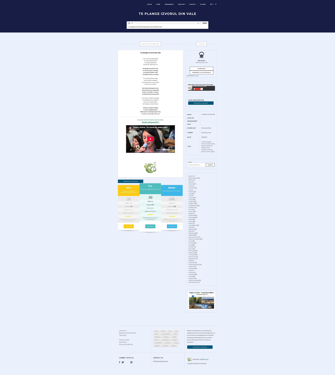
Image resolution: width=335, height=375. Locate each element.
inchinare (191, 215)
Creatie (191, 199)
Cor (190, 196)
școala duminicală (166, 334)
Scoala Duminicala (194, 264)
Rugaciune (192, 258)
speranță (175, 339)
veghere (212, 151)
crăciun (163, 331)
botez (190, 182)
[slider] (205, 22)
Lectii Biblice (192, 225)
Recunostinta (192, 257)
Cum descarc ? (123, 330)
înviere (156, 339)
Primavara (191, 253)
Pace (190, 245)
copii (190, 194)
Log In (196, 75)
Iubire (190, 221)
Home (158, 4)
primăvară (165, 345)
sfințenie (174, 345)
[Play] (129, 23)
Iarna (190, 209)
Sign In (149, 4)
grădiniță (157, 345)
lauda (213, 144)
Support (192, 4)
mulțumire (157, 337)
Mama (190, 227)
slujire (190, 270)
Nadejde (203, 147)
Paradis (191, 247)
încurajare (166, 337)
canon (190, 186)
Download (201, 68)
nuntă (156, 334)
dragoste (208, 142)
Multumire (209, 146)
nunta (190, 241)
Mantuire (203, 146)
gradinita (191, 207)
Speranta (203, 151)
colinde (174, 337)
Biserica (191, 180)
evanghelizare (165, 339)
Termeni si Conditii (124, 340)
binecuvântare (158, 342)
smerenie (191, 272)
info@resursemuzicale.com (160, 361)
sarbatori (210, 149)
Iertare (203, 144)
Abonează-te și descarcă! (131, 181)
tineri (208, 151)
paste (208, 147)
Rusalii (191, 260)
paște (156, 331)
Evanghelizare (193, 205)
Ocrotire (191, 243)
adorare (191, 176)
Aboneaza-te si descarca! (201, 72)
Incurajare (208, 144)
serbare (191, 266)
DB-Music (201, 61)
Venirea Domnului (194, 280)
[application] (167, 23)
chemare (176, 342)
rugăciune (168, 342)
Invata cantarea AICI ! (150, 122)
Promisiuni (204, 149)
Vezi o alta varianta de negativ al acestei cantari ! (150, 120)
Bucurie (191, 184)
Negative (181, 4)
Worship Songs (193, 282)
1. (145, 27)
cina (190, 190)
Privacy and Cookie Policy (126, 344)
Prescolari (191, 251)
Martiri (191, 231)
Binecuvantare (193, 178)
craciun (191, 198)
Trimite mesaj (122, 335)
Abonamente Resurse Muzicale (127, 333)
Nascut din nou (193, 237)
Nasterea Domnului (194, 239)
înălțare (191, 213)
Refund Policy (123, 342)
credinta (203, 142)
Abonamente (169, 4)
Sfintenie (191, 268)
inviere (191, 219)
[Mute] (201, 23)
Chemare (191, 188)
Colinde (203, 4)
